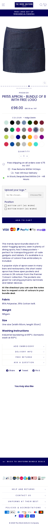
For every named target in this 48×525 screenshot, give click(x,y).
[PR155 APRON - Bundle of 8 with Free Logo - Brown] (5, 434)
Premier (24, 93)
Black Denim (18, 122)
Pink (35, 137)
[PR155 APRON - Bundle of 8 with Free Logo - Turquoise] (10, 443)
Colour (24, 118)
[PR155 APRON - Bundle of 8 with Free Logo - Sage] (13, 441)
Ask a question (24, 362)
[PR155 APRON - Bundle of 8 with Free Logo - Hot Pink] (7, 436)
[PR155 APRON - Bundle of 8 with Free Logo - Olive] (10, 438)
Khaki (41, 129)
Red (6, 144)
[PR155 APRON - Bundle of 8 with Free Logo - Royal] (10, 441)
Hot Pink (29, 129)
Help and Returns (23, 489)
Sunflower (29, 144)
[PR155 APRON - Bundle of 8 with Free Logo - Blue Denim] (13, 431)
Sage (18, 144)
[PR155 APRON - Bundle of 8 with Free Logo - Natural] (5, 438)
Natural (12, 137)
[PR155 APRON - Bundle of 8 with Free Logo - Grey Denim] (5, 436)
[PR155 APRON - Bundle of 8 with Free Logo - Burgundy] (7, 434)
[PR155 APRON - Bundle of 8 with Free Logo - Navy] (7, 438)
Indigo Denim (35, 129)
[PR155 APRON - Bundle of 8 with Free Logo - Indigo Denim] (10, 436)
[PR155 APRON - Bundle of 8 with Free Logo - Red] (7, 441)
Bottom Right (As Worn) (22, 209)
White (41, 144)
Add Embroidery (24, 346)
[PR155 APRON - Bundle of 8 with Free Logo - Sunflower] (7, 443)
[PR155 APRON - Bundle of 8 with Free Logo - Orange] (13, 438)
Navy (18, 137)
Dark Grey (6, 129)
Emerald (12, 129)
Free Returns (24, 357)
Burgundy (41, 122)
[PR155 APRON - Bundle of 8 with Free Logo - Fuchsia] (16, 434)
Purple (41, 137)
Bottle (29, 122)
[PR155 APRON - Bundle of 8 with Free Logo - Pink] (16, 438)
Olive (24, 137)
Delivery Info (24, 352)
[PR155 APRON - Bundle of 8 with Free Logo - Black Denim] (10, 431)
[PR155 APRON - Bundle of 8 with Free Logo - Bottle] (16, 431)
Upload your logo (15, 189)
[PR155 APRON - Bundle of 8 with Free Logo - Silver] (16, 441)
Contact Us (23, 495)
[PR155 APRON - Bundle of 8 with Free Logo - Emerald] (13, 434)
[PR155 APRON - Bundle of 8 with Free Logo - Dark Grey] (10, 434)
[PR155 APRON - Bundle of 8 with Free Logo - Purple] (5, 441)
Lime (6, 137)
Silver (24, 144)
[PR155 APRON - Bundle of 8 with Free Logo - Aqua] (5, 431)
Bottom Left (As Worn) (21, 206)
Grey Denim (24, 129)
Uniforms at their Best (23, 501)
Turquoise (35, 144)
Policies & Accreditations (23, 507)
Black (12, 122)
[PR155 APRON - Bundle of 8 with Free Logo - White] (13, 443)
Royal (12, 144)
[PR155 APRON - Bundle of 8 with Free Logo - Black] (7, 431)
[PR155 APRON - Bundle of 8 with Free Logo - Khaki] (13, 436)
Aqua (6, 122)
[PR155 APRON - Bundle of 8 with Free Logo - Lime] (16, 436)
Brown (35, 122)
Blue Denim (24, 122)
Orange (29, 137)
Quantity (24, 151)
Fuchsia (18, 129)
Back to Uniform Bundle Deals (25, 462)
